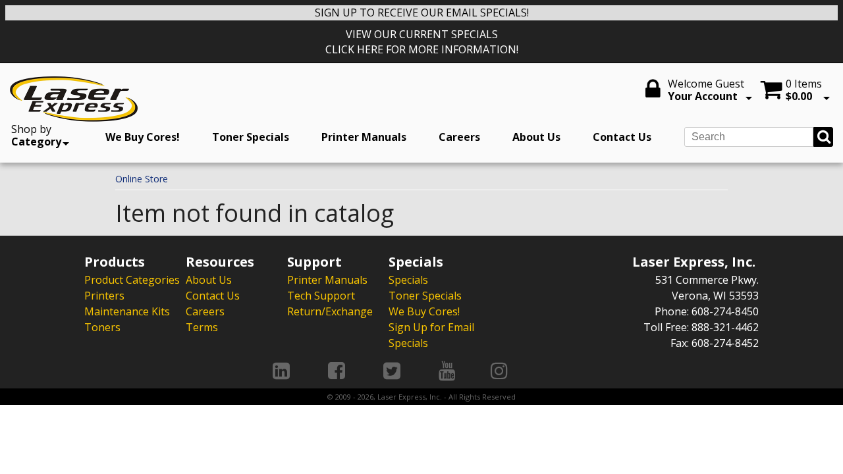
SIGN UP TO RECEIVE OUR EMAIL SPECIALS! (422, 12)
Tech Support (321, 295)
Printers (104, 295)
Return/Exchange (330, 311)
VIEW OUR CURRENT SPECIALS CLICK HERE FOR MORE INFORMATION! (421, 42)
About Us (536, 137)
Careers (459, 137)
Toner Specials (250, 137)
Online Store (141, 178)
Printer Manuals (363, 137)
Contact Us (622, 137)
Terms (202, 327)
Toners (102, 327)
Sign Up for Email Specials (431, 335)
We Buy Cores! (142, 137)
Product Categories (132, 280)
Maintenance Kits (127, 311)
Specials (408, 280)
